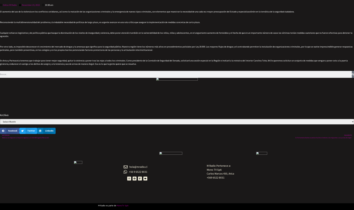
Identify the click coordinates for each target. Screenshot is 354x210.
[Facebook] (134, 178)
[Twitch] (140, 178)
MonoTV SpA (122, 205)
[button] (9, 131)
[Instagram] (129, 178)
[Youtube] (145, 178)
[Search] (353, 74)
